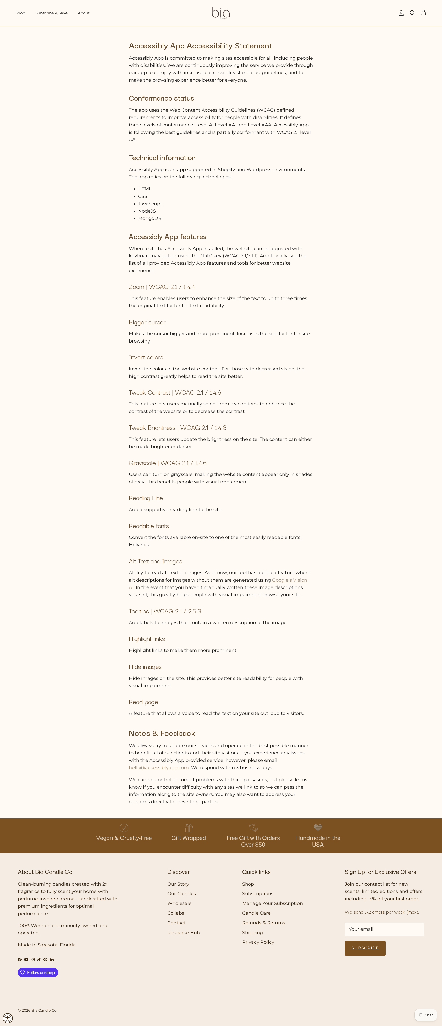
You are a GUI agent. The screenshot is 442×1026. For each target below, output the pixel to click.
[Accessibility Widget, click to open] (8, 1018)
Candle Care (256, 913)
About (84, 12)
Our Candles (181, 893)
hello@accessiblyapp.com (159, 768)
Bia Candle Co (44, 1010)
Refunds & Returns (263, 923)
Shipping (252, 932)
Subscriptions (257, 893)
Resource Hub (183, 932)
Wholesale (179, 903)
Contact (176, 923)
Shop (20, 12)
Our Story (178, 884)
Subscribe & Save (51, 12)
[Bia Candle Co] (221, 13)
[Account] (400, 13)
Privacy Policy (258, 942)
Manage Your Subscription (272, 903)
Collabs (175, 913)
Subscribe (365, 948)
